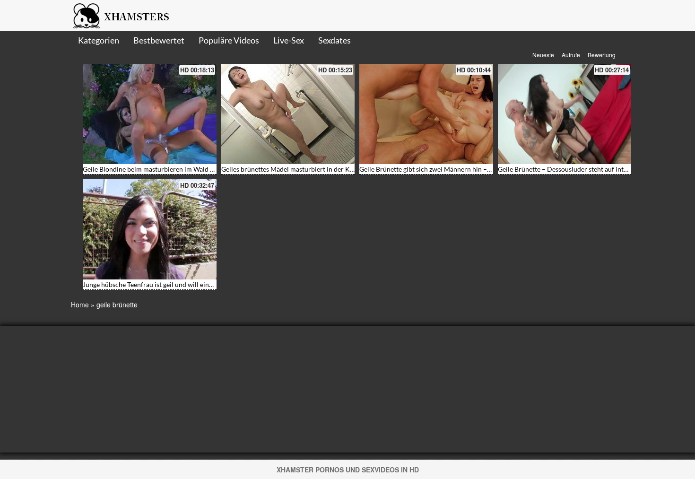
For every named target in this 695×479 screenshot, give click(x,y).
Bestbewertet (158, 40)
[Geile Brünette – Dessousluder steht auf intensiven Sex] (565, 114)
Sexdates (334, 40)
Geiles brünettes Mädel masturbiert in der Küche (292, 169)
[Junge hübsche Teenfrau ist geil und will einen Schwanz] (150, 229)
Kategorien (98, 40)
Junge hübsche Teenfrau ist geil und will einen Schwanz (163, 284)
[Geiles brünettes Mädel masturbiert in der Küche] (288, 114)
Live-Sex (288, 40)
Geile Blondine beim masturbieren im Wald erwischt (159, 169)
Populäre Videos (229, 40)
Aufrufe (571, 55)
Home (80, 304)
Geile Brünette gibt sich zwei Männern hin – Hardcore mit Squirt (453, 169)
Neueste (543, 55)
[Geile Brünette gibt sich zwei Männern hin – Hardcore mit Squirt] (426, 114)
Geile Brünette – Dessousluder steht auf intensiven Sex (577, 169)
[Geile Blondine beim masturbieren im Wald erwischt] (150, 114)
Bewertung (602, 55)
